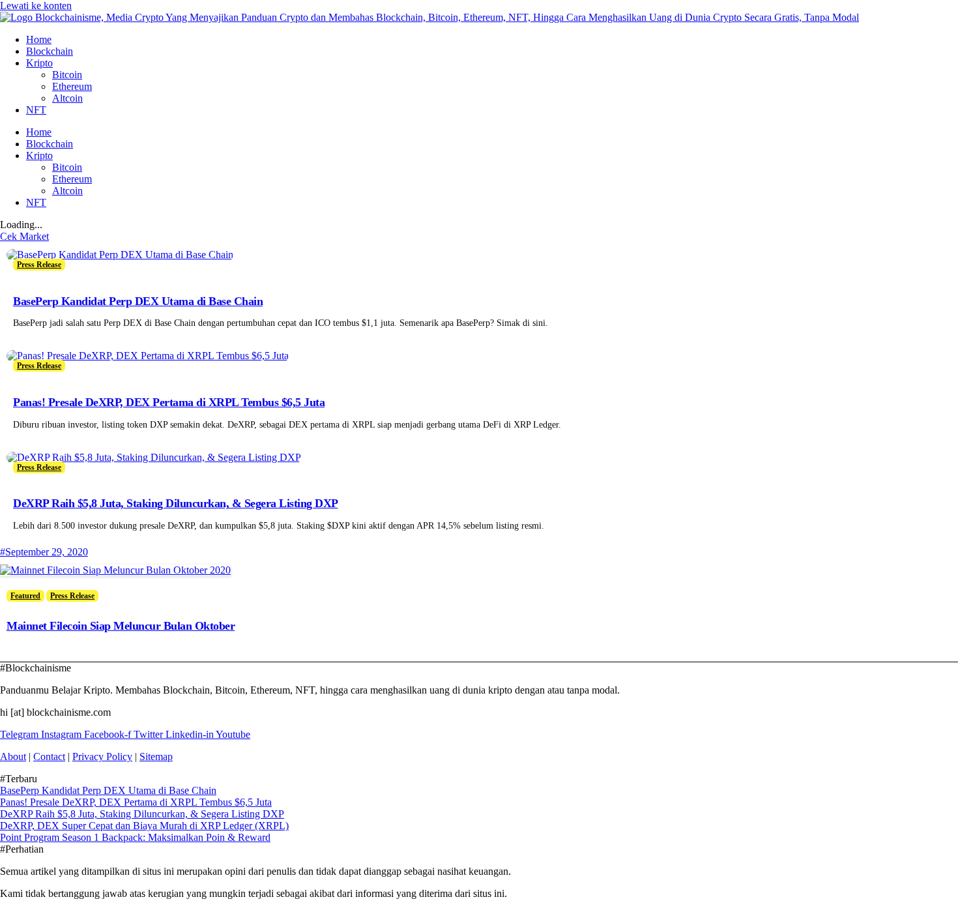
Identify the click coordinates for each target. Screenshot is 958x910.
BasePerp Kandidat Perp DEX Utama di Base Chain (138, 301)
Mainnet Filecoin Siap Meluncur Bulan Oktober (121, 625)
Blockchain (49, 51)
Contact (49, 756)
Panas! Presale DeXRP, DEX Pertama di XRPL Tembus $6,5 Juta (169, 402)
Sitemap (156, 756)
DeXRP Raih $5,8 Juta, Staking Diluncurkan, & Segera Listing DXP (175, 503)
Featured (25, 595)
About (13, 756)
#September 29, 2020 (44, 551)
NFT (36, 109)
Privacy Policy (102, 756)
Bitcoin (67, 74)
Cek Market (24, 236)
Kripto (39, 62)
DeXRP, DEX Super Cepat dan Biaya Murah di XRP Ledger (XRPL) (144, 825)
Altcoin (67, 98)
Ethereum (72, 86)
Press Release (39, 264)
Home (38, 39)
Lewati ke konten (36, 5)
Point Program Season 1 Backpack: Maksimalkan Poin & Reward (135, 837)
